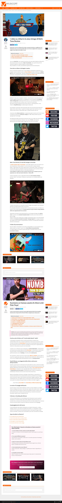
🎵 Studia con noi (37, 8)
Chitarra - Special (11, 10)
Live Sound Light (22, 8)
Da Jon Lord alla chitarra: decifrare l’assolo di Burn (18, 419)
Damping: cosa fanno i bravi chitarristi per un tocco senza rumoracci (53, 88)
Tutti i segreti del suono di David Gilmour (17, 416)
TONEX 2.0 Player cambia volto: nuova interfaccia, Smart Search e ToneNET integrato (37, 259)
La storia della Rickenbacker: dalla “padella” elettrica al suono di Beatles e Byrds (23, 259)
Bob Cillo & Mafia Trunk (32, 74)
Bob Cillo (5, 42)
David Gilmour (23, 343)
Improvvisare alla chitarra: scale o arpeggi (17, 422)
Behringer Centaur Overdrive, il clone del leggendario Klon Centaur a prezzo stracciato (53, 95)
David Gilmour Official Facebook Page (33, 382)
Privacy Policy (18, 501)
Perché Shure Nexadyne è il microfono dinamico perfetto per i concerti (53, 85)
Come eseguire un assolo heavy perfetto (17, 421)
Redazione (11, 260)
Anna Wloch (21, 382)
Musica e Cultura (29, 8)
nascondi (21, 53)
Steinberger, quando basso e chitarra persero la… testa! (9, 259)
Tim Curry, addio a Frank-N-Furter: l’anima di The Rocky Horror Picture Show (37, 476)
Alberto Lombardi (33, 355)
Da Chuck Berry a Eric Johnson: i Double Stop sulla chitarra (31, 496)
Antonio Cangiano (39, 261)
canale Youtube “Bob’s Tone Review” (18, 164)
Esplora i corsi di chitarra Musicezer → (27, 467)
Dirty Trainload (28, 72)
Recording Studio (14, 8)
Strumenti (7, 8)
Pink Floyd (29, 350)
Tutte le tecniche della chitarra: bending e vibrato (18, 417)
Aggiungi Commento (5, 48)
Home (3, 8)
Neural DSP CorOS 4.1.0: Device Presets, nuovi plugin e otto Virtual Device (23, 476)
